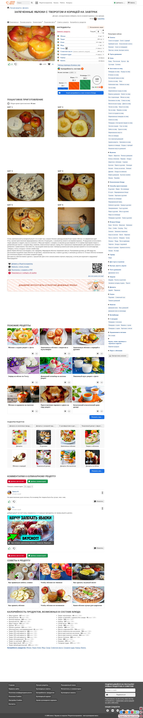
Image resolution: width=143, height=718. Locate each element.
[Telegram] (137, 712)
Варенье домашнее (114, 94)
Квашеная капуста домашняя (117, 148)
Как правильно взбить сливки (20, 582)
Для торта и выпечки (117, 262)
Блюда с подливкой (121, 244)
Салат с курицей (125, 40)
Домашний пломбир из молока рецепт (53, 377)
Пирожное (117, 290)
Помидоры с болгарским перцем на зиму (120, 123)
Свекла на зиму (113, 119)
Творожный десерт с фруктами (92, 426)
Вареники (127, 234)
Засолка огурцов (113, 126)
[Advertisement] (121, 19)
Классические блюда (117, 182)
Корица (62, 57)
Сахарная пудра (65, 54)
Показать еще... (97, 417)
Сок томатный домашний (115, 139)
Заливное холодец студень (116, 283)
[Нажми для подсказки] (82, 69)
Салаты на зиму (113, 81)
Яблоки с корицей (19, 466)
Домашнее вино (113, 307)
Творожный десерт (43, 466)
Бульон (123, 61)
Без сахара (111, 335)
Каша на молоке (113, 234)
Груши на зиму (122, 129)
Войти (132, 2)
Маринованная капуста (115, 132)
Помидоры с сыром (114, 328)
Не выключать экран (96, 27)
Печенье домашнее (126, 155)
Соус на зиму (123, 126)
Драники (110, 171)
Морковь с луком (126, 325)
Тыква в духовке (127, 218)
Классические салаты (125, 44)
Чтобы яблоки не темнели (51, 582)
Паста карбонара (124, 241)
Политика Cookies (15, 696)
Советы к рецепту (63, 22)
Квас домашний (123, 307)
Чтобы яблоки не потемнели (52, 605)
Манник (110, 178)
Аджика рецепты (113, 142)
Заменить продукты (63, 31)
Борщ (110, 61)
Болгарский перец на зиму (116, 78)
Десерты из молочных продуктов (21, 426)
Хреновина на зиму (125, 142)
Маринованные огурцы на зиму (117, 91)
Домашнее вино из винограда (117, 311)
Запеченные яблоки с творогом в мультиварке (54, 348)
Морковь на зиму (122, 110)
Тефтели (111, 244)
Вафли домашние (113, 175)
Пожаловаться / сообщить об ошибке (24, 273)
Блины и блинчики (113, 159)
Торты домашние (116, 54)
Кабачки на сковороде (115, 198)
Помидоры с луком (114, 325)
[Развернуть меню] (141, 716)
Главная (12, 685)
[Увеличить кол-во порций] (103, 30)
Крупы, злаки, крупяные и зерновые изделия (117, 342)
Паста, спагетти (113, 238)
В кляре (116, 250)
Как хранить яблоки (16, 605)
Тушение (111, 195)
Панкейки (117, 178)
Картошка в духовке (121, 195)
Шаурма (110, 280)
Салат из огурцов (113, 40)
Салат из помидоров (121, 47)
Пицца (116, 241)
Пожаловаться (14, 22)
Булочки (110, 165)
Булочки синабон (125, 175)
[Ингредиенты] (141, 708)
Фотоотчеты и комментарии (71, 689)
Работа (62, 2)
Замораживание (113, 208)
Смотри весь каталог (119, 356)
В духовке (111, 189)
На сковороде (125, 189)
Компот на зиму (125, 94)
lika (13, 507)
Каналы (56, 2)
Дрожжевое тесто (113, 273)
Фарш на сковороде (114, 214)
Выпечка (113, 152)
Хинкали (110, 231)
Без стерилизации (113, 97)
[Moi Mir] (129, 712)
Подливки (111, 297)
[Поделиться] (141, 712)
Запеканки (129, 225)
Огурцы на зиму (125, 71)
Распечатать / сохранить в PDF (22, 270)
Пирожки (122, 159)
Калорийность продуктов (78, 22)
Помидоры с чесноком (115, 322)
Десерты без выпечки (68, 466)
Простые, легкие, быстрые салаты (118, 50)
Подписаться (120, 694)
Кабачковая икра (113, 84)
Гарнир (112, 254)
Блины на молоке (119, 168)
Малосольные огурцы (114, 103)
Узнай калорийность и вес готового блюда (81, 93)
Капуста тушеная (113, 247)
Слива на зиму (125, 100)
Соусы (112, 294)
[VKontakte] (121, 712)
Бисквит (110, 168)
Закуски (112, 277)
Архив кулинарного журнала (46, 700)
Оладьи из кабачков (120, 171)
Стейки (115, 228)
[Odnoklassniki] (126, 712)
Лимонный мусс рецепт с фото (85, 376)
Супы (112, 58)
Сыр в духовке (123, 208)
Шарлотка (117, 155)
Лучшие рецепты (42, 685)
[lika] (9, 508)
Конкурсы (69, 2)
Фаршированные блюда (121, 192)
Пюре (110, 258)
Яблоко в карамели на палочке (21, 405)
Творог (62, 39)
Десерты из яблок (92, 466)
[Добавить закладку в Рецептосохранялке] (49, 64)
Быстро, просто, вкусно (118, 265)
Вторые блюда (115, 222)
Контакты (12, 704)
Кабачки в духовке (113, 205)
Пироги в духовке (120, 165)
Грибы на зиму (112, 129)
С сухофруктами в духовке (68, 426)
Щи (128, 61)
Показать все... (97, 471)
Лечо (120, 81)
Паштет (128, 283)
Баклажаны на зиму (114, 100)
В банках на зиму (113, 75)
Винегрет (111, 47)
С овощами (114, 319)
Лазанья (110, 241)
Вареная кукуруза (113, 346)
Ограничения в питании (118, 332)
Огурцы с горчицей (126, 145)
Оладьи (129, 159)
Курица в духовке (126, 205)
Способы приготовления (118, 186)
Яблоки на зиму (124, 97)
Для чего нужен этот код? (96, 276)
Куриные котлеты (125, 247)
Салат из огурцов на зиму (116, 113)
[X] (124, 712)
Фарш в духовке (113, 211)
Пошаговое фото (50, 22)
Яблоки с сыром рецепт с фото (21, 347)
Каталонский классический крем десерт (86, 406)
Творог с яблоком (92, 446)
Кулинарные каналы (68, 692)
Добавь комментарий (38, 481)
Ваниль (62, 60)
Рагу (125, 228)
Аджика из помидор (114, 145)
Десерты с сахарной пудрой (46, 426)
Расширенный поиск (68, 685)
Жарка (118, 189)
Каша (110, 225)
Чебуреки (122, 238)
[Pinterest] (132, 712)
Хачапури (129, 165)
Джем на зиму (126, 103)
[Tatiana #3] (9, 493)
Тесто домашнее (115, 269)
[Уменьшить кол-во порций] (103, 33)
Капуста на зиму (124, 107)
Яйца (62, 45)
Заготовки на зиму (116, 68)
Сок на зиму (112, 87)
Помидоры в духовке (114, 218)
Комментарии (38, 22)
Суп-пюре (111, 64)
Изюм (62, 42)
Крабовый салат (113, 44)
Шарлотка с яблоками (114, 162)
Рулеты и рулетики (120, 280)
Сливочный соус (120, 297)
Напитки (112, 304)
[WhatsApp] (135, 712)
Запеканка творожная (121, 231)
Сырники (125, 162)
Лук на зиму (112, 110)
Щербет (110, 290)
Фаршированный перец (115, 202)
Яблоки (62, 36)
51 (53, 64)
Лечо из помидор (113, 135)
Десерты (113, 287)
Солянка (117, 64)
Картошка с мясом (126, 328)
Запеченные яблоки (68, 446)
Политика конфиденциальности (20, 692)
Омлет (121, 234)
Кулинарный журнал (43, 696)
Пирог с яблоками (116, 350)
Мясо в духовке (124, 211)
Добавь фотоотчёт (17, 481)
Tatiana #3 (15, 491)
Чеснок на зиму (113, 107)
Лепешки (128, 168)
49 (12, 64)
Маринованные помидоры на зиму (118, 116)
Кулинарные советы (43, 689)
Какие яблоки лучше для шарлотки (87, 605)
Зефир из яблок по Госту (18, 376)
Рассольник (116, 61)
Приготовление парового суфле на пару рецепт (55, 406)
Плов (109, 228)
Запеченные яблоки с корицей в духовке (86, 348)
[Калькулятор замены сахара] (66, 48)
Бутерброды (114, 315)
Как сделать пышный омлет (84, 582)
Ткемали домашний (114, 300)
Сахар (62, 48)
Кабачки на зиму (124, 84)
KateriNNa (101, 19)
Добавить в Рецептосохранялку (22, 264)
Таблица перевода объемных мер (69, 65)
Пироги (110, 155)
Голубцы (120, 228)
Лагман (110, 250)
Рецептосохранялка (45, 2)
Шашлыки (122, 225)
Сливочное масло (66, 51)
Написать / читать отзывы (20, 267)
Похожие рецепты (26, 22)
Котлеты (115, 225)
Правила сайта (14, 689)
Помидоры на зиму (114, 71)
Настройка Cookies (15, 700)
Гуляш (128, 238)
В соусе (110, 192)
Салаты (112, 37)
